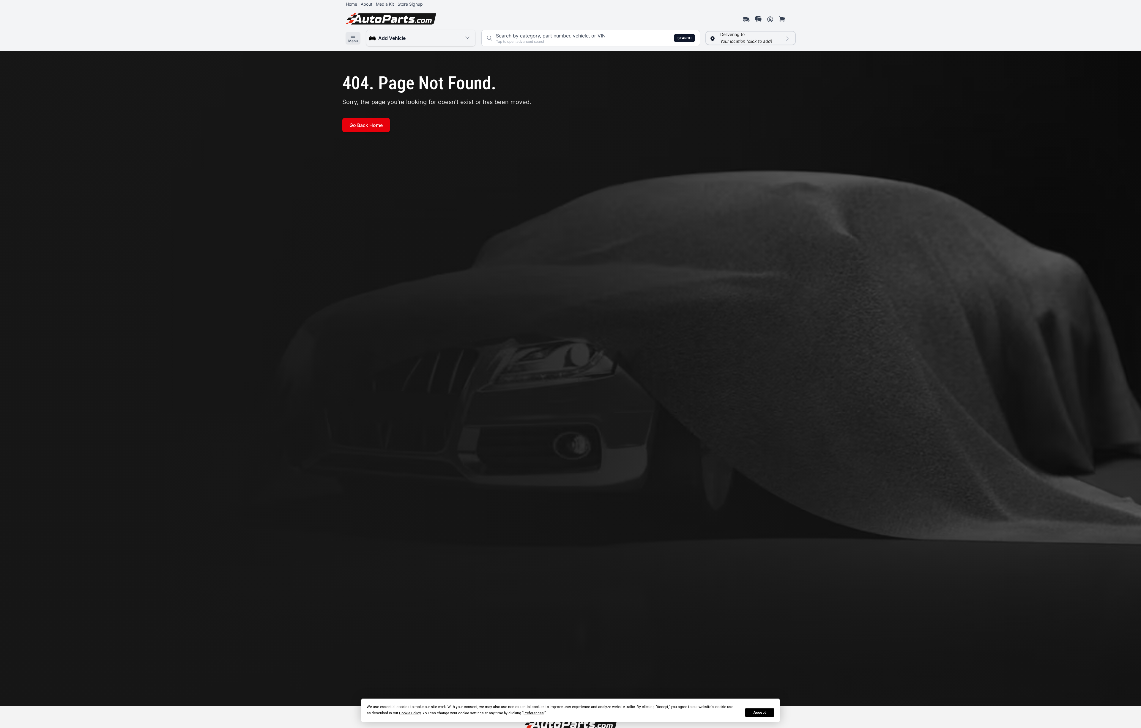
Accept (759, 712)
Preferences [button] (534, 713)
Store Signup (410, 4)
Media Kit (385, 4)
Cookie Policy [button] (410, 713)
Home (351, 4)
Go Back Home (366, 125)
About (366, 4)
